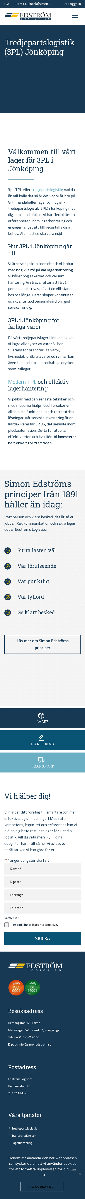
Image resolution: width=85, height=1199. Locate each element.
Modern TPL (22, 381)
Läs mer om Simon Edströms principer (43, 644)
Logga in (74, 3)
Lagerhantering (22, 1142)
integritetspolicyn (44, 924)
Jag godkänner (42, 1186)
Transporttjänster (24, 1135)
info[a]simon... (39, 3)
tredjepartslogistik (46, 190)
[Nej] (79, 1174)
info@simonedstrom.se (35, 1044)
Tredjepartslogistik (24, 1128)
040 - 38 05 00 (15, 3)
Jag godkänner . (34, 924)
